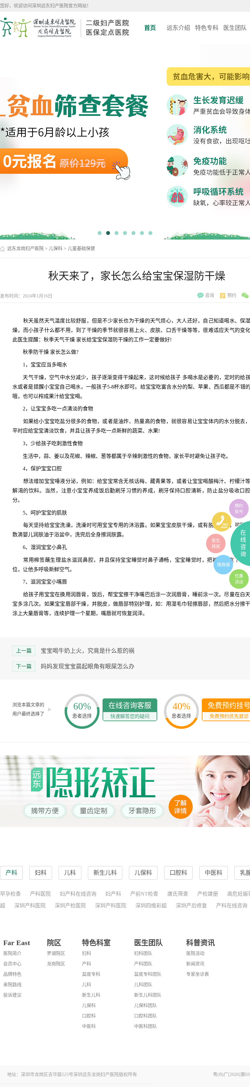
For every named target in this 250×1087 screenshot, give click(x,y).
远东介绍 (178, 28)
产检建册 (207, 894)
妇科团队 (143, 953)
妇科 (86, 953)
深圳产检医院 (70, 905)
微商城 (223, 564)
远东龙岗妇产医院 (25, 248)
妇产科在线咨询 (78, 894)
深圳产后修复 (191, 905)
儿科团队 (143, 984)
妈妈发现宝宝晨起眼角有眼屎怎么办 (87, 666)
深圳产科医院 (30, 905)
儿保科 (55, 248)
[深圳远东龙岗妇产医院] (65, 27)
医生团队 (235, 28)
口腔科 (89, 1015)
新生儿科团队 (147, 995)
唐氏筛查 (177, 894)
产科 (86, 963)
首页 (150, 28)
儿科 (86, 984)
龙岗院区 (56, 963)
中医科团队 (145, 1026)
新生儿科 (91, 995)
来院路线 (12, 984)
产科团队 (143, 963)
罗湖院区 (56, 953)
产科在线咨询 (231, 905)
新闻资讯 (195, 963)
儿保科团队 (145, 1005)
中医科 (89, 1026)
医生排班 (216, 543)
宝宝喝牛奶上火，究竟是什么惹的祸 (87, 651)
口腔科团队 (145, 1015)
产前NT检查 (144, 894)
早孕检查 (10, 894)
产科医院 (40, 894)
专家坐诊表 (197, 974)
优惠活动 (239, 578)
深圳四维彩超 (151, 905)
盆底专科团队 (147, 974)
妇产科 (113, 894)
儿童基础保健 (81, 248)
